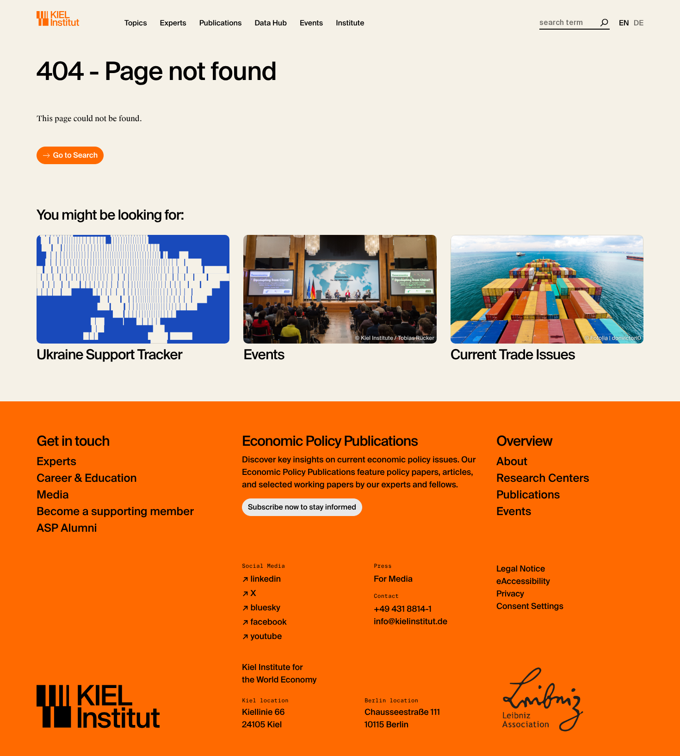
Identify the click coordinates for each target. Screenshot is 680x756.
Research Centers (542, 478)
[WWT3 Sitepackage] (71, 18)
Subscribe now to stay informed (302, 507)
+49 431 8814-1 (403, 609)
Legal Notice (520, 568)
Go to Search (75, 155)
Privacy (510, 593)
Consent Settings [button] (529, 606)
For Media (393, 578)
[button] (136, 23)
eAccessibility (523, 581)
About (511, 462)
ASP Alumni (67, 528)
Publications (528, 495)
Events (513, 511)
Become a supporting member (115, 511)
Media (53, 495)
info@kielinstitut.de (410, 621)
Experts (56, 462)
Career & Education (87, 478)
